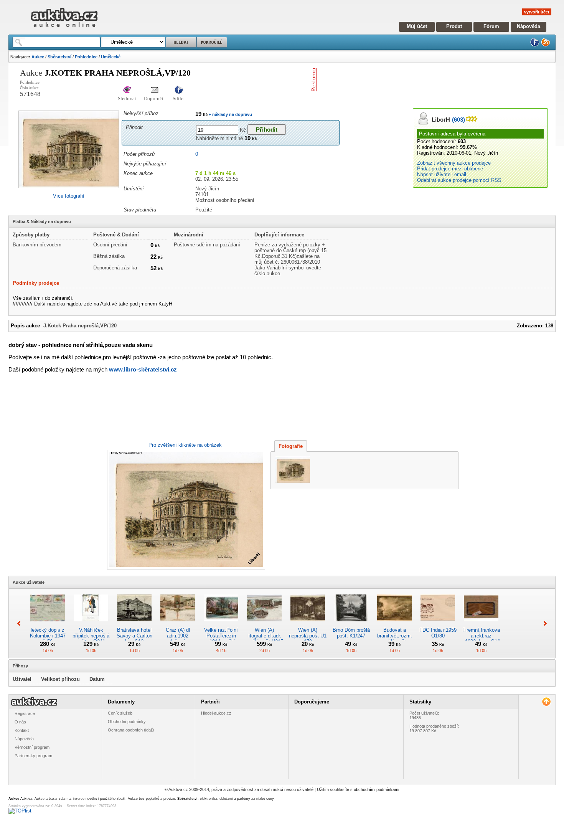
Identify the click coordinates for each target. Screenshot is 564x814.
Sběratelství (59, 56)
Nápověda (528, 26)
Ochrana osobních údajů (131, 730)
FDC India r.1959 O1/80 (438, 633)
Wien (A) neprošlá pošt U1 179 (308, 635)
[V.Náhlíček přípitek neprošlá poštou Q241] (91, 624)
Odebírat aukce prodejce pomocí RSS (459, 180)
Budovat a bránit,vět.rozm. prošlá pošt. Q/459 (394, 638)
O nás (20, 722)
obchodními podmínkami (376, 789)
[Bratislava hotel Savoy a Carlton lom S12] (134, 624)
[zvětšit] (185, 510)
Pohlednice (86, 56)
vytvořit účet (536, 12)
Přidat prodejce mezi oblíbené (450, 169)
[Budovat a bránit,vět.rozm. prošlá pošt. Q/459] (394, 624)
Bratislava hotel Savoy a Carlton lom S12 (134, 635)
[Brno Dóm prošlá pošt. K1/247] (351, 624)
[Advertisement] (409, 79)
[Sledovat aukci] (127, 90)
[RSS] (545, 45)
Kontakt (22, 730)
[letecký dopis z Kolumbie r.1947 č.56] (47, 624)
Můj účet (417, 26)
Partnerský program (33, 755)
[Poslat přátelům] (154, 90)
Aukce (37, 56)
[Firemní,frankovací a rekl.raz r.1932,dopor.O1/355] (481, 624)
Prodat (454, 26)
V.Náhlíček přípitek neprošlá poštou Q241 (91, 635)
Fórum (491, 26)
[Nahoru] (546, 702)
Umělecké (110, 56)
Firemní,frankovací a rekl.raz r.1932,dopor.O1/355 (484, 635)
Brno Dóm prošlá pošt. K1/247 (351, 633)
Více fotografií (68, 196)
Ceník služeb (120, 713)
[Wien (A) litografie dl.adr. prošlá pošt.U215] (264, 624)
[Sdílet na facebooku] (179, 90)
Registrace (25, 713)
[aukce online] (64, 29)
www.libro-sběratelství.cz (143, 369)
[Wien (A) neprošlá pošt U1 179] (308, 624)
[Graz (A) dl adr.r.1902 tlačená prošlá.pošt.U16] (177, 624)
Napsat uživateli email (441, 174)
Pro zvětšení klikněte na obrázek (185, 445)
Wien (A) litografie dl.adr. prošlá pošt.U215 (264, 635)
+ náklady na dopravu (230, 114)
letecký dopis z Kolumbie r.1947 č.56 (48, 635)
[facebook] (534, 45)
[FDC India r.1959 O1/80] (438, 624)
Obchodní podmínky (127, 721)
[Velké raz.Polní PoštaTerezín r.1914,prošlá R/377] (221, 624)
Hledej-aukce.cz (216, 713)
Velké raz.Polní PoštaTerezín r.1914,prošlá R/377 (221, 638)
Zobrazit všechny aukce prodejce (454, 163)
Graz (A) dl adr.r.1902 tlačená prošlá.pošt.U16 (177, 638)
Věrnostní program (32, 747)
